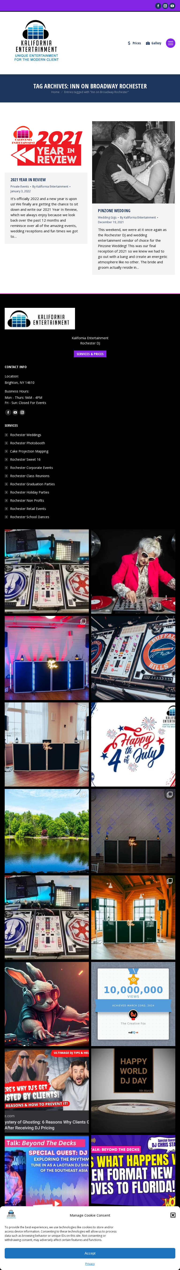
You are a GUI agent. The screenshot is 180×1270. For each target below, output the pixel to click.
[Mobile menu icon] (170, 43)
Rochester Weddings (25, 435)
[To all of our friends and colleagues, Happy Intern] (133, 1090)
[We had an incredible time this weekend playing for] (47, 658)
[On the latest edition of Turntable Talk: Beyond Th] (47, 1177)
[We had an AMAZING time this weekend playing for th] (47, 744)
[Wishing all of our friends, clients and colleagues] (133, 744)
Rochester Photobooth (27, 443)
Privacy (90, 1264)
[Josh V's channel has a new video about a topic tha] (47, 1090)
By (50, 186)
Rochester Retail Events (28, 508)
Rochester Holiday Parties (29, 492)
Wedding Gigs (107, 217)
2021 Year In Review (28, 179)
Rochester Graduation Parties (32, 484)
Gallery (156, 43)
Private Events (20, 186)
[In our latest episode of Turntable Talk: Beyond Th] (133, 1177)
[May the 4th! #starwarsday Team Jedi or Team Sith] (47, 571)
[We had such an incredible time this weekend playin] (133, 831)
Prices (137, 43)
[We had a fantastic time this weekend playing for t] (133, 917)
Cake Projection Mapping (29, 451)
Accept (90, 1253)
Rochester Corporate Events (31, 467)
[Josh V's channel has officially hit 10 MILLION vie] (133, 1004)
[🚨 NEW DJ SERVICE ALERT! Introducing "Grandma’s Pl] (133, 571)
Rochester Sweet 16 (25, 459)
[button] (173, 1215)
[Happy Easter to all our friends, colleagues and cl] (47, 1004)
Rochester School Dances (29, 517)
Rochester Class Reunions (29, 476)
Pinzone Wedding (114, 210)
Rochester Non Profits (27, 500)
